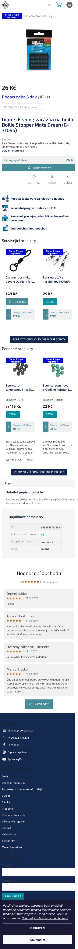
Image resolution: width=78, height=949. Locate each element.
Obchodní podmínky (13, 782)
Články (6, 802)
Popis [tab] (8, 483)
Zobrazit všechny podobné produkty (39, 472)
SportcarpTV (15, 759)
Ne (42, 534)
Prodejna (7, 808)
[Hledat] (49, 5)
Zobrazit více (39, 704)
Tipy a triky (8, 840)
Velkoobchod (9, 834)
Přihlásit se (13, 896)
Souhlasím (37, 939)
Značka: (39, 16)
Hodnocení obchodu (39, 573)
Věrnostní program (13, 821)
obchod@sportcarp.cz (21, 730)
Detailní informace (13, 150)
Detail (50, 301)
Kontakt (6, 827)
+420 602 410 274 (18, 737)
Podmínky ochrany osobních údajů (45, 918)
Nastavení (37, 927)
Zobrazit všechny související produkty (39, 339)
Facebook (13, 744)
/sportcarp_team (18, 752)
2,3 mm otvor (13, 459)
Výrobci (6, 795)
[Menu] (69, 5)
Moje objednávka (12, 847)
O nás (5, 776)
